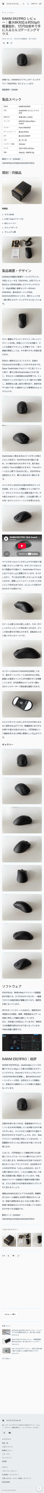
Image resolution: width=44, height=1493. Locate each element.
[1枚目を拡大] (9, 1240)
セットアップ (6, 1458)
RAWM (14, 89)
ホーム (4, 12)
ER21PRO (12, 83)
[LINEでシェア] (7, 43)
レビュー (12, 12)
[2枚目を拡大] (24, 1240)
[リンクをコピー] (11, 43)
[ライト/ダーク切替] (28, 4)
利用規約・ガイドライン (10, 1475)
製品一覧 (5, 1443)
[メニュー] (40, 4)
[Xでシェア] (4, 43)
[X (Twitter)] (4, 1433)
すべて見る (6, 1358)
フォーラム (6, 1454)
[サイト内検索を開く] (23, 4)
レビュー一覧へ (10, 1314)
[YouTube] (10, 1433)
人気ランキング (7, 1447)
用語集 (4, 1461)
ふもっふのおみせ (25, 1168)
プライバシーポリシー (9, 1471)
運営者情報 (6, 1482)
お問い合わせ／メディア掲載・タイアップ (16, 1478)
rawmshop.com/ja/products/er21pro (18, 163)
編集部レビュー (7, 1450)
